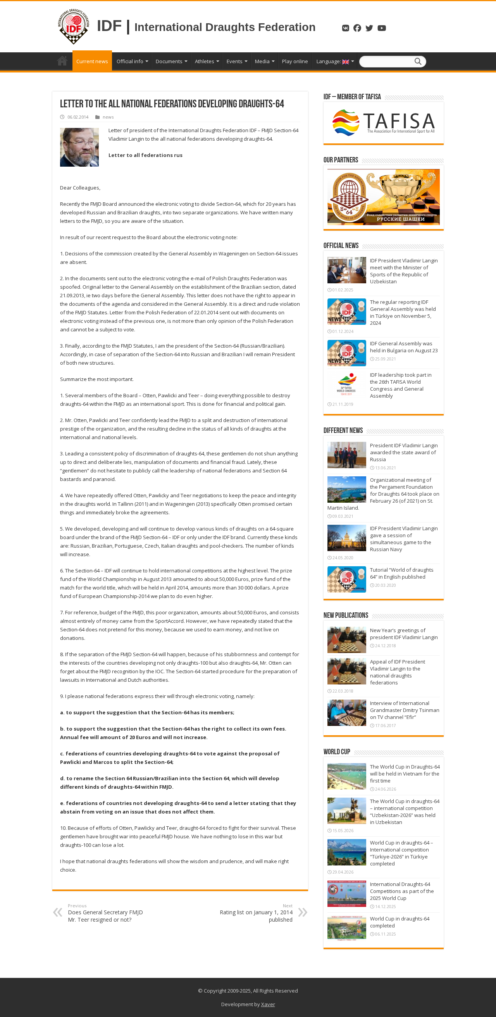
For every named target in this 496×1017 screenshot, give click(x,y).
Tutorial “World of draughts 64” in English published (402, 573)
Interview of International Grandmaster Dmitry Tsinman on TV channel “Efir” (404, 710)
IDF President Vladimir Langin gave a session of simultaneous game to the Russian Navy (404, 539)
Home (62, 60)
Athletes (204, 61)
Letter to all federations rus (145, 155)
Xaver (268, 1004)
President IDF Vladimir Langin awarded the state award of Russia (404, 452)
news (108, 117)
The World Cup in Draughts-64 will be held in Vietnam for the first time (405, 773)
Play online (295, 61)
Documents (169, 61)
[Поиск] (418, 61)
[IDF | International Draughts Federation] (73, 25)
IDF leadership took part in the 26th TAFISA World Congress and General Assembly (401, 385)
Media (262, 61)
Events (235, 61)
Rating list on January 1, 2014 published (256, 913)
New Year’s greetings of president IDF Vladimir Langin (404, 634)
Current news (92, 61)
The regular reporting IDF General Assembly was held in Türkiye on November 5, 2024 (403, 312)
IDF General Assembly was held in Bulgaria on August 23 (404, 347)
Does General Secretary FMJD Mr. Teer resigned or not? (105, 913)
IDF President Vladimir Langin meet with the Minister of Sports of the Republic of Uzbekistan (404, 271)
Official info (130, 61)
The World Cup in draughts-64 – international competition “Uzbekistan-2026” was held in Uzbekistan (404, 812)
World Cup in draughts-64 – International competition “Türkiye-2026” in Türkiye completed (401, 853)
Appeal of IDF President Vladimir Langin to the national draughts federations (397, 672)
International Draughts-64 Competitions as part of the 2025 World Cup (402, 891)
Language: (329, 61)
